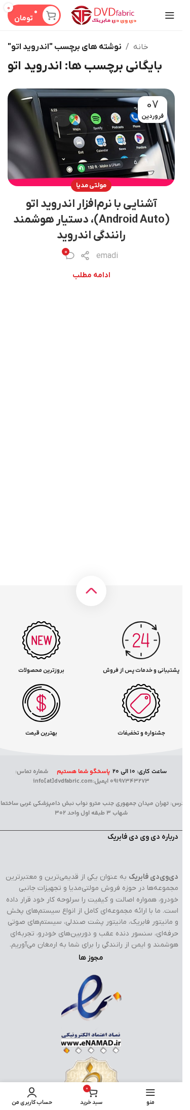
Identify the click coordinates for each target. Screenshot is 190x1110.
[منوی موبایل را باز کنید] (170, 15)
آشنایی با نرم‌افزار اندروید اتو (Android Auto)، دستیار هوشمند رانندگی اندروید (91, 220)
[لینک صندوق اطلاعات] (141, 647)
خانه (140, 47)
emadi (107, 256)
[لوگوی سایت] (104, 15)
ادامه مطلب (91, 275)
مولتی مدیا (91, 185)
